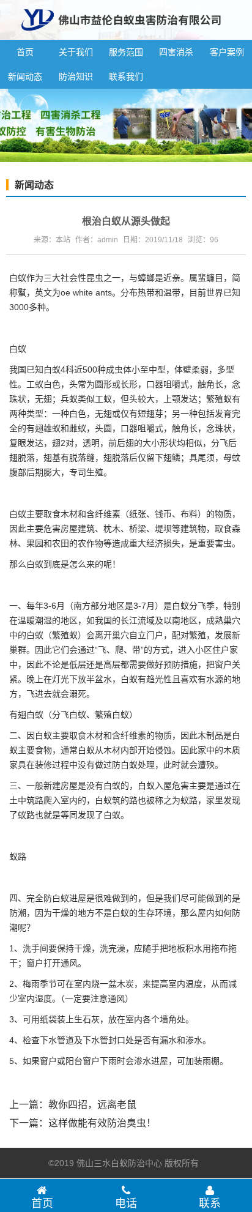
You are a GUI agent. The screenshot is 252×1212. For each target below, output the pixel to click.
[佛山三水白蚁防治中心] (121, 35)
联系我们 (126, 76)
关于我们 (76, 52)
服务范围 (126, 52)
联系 (210, 1203)
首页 (25, 52)
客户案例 (227, 52)
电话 (126, 1203)
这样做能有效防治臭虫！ (102, 1123)
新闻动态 (25, 76)
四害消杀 (176, 52)
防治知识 (76, 76)
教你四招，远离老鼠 (92, 1104)
